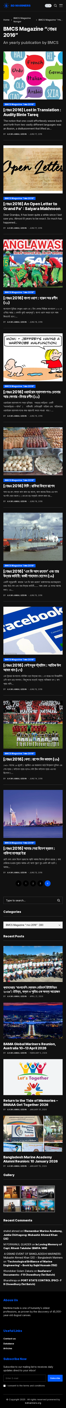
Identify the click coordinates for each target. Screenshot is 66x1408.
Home (6, 19)
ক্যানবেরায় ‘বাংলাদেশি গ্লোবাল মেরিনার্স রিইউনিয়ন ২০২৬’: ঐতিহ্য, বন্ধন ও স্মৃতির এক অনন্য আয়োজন (31, 989)
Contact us (9, 1338)
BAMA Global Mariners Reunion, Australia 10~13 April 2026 (29, 1046)
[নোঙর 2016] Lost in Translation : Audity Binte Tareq (32, 112)
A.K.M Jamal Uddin (17, 134)
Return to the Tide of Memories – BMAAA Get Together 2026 (30, 1103)
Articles (7, 1348)
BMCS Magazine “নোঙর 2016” (19, 104)
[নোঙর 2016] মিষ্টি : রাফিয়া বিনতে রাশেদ (29, 486)
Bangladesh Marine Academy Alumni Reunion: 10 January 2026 (30, 1159)
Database (8, 1343)
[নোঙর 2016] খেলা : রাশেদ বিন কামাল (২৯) (31, 759)
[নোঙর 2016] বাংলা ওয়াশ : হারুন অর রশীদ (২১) (30, 300)
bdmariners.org (33, 1402)
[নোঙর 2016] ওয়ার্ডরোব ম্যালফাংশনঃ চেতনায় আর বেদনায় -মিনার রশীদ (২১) (31, 394)
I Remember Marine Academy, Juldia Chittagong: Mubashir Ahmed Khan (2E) (32, 1234)
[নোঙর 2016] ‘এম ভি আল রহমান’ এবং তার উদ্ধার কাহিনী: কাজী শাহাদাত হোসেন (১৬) (31, 573)
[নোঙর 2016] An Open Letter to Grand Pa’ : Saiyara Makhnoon (31, 206)
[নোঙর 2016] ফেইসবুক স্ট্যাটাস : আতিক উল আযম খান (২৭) (32, 667)
